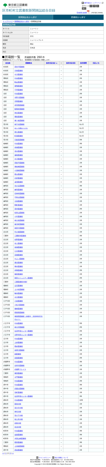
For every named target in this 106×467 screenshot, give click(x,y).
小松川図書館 (19, 305)
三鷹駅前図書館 (20, 236)
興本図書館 (18, 266)
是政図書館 (18, 450)
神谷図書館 (18, 113)
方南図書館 (18, 71)
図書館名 (28, 63)
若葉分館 (17, 423)
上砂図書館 (18, 342)
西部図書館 (18, 442)
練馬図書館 (18, 190)
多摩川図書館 (19, 350)
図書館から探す (78, 17)
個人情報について (61, 457)
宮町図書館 (18, 392)
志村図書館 (18, 178)
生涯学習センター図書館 (23, 331)
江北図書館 (18, 251)
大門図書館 (18, 377)
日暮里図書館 (19, 140)
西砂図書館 (18, 346)
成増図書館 (18, 182)
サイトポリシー (45, 457)
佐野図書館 (18, 239)
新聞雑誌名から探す (27, 17)
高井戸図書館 (19, 67)
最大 (84, 8)
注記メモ (96, 63)
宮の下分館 (18, 415)
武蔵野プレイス (20, 369)
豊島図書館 (18, 117)
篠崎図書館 (18, 309)
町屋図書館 (18, 136)
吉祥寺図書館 (19, 365)
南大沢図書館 (19, 327)
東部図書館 (18, 373)
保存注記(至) (70, 63)
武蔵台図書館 (19, 388)
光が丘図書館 (19, 186)
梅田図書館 (18, 274)
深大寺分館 (18, 408)
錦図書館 (17, 354)
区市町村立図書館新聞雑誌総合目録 (28, 10)
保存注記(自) (50, 63)
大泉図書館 (18, 201)
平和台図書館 (19, 197)
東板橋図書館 (19, 166)
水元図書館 (18, 297)
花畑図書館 (18, 255)
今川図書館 (18, 74)
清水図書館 (18, 151)
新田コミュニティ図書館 (23, 278)
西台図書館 (18, 174)
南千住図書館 (19, 124)
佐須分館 (17, 427)
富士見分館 (18, 419)
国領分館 (17, 404)
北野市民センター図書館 (23, 335)
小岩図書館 (18, 301)
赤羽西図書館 (19, 105)
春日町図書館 (19, 224)
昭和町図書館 (19, 109)
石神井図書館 (19, 193)
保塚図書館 (18, 247)
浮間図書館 (18, 101)
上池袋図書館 (19, 446)
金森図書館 (18, 435)
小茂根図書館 (19, 170)
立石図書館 (18, 286)
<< (3, 453)
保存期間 (83, 63)
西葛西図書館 (19, 312)
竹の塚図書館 (19, 232)
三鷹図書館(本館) (20, 282)
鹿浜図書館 (18, 262)
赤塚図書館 (18, 147)
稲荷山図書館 (19, 213)
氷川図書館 (18, 159)
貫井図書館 (18, 209)
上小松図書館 (19, 289)
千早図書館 (18, 90)
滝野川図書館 (19, 97)
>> (13, 453)
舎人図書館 (18, 243)
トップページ (8, 21)
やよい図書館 (19, 259)
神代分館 (17, 412)
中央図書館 (18, 78)
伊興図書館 (18, 270)
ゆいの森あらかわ (21, 128)
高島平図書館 (19, 163)
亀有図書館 (18, 293)
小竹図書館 (18, 216)
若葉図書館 (18, 358)
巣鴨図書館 (18, 86)
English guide (82, 12)
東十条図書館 (19, 120)
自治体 (7, 63)
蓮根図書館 (18, 155)
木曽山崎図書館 (20, 438)
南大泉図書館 (19, 220)
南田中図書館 (19, 228)
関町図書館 (18, 205)
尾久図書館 (18, 132)
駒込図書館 (18, 82)
